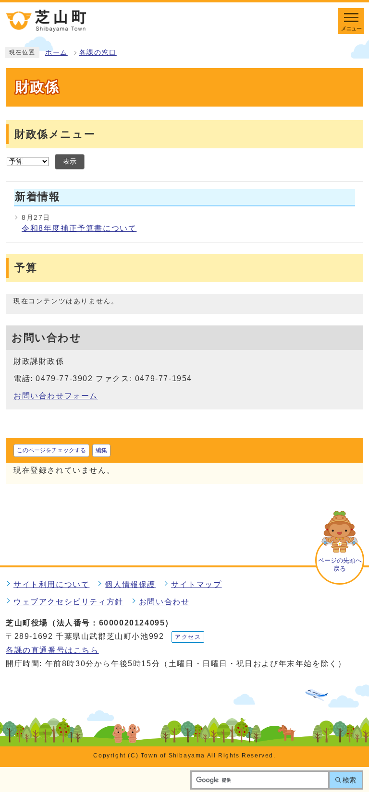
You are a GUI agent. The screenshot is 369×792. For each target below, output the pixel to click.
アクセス (188, 637)
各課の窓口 (98, 52)
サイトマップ (196, 584)
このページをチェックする (51, 450)
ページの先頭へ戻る (340, 564)
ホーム (56, 52)
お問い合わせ (164, 602)
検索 (349, 780)
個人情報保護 (130, 584)
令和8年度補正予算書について (79, 228)
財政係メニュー (54, 134)
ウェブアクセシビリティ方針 (68, 602)
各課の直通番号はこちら (52, 650)
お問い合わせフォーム (55, 396)
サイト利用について (51, 584)
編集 (101, 450)
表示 (69, 161)
